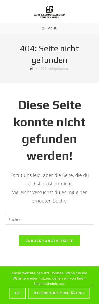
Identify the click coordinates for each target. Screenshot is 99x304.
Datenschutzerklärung (59, 293)
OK (17, 293)
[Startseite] (32, 68)
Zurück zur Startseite (49, 240)
